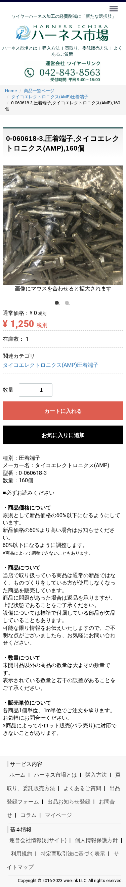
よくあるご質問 (82, 788)
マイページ (58, 815)
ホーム (17, 775)
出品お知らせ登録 (68, 801)
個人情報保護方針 (96, 840)
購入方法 (51, 48)
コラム (28, 815)
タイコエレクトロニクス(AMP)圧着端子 (50, 365)
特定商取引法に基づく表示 (73, 853)
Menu (114, 5)
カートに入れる (63, 411)
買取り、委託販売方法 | (89, 48)
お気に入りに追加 (63, 435)
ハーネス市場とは (19, 48)
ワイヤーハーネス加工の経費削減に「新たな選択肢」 (63, 16)
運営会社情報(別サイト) (38, 840)
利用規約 (21, 853)
